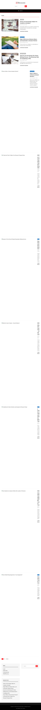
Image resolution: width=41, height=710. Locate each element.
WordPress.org (5, 673)
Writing (39, 155)
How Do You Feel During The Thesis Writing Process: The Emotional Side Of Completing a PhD (29, 57)
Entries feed (5, 670)
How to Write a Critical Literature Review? (34, 75)
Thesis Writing (23, 53)
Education (32, 71)
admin (21, 24)
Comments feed (6, 672)
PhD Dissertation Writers (20, 706)
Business (22, 19)
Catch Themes (22, 708)
